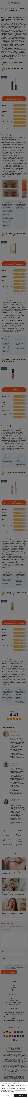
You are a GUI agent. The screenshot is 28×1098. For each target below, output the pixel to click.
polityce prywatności (6, 1090)
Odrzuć (7, 1095)
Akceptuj (20, 1095)
